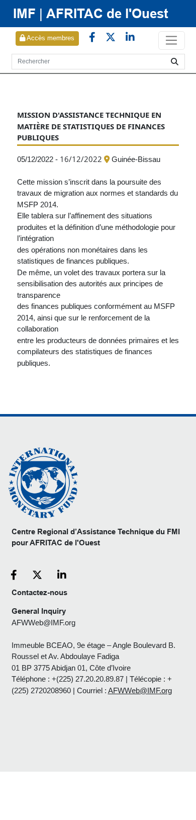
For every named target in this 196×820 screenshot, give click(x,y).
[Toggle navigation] (171, 40)
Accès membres (49, 38)
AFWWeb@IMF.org (43, 622)
